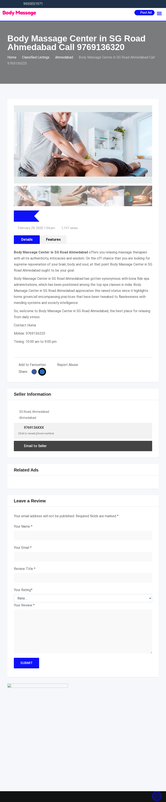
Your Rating (23, 590)
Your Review (24, 605)
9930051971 (33, 4)
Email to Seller (35, 446)
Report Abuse (67, 365)
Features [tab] (53, 239)
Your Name (23, 526)
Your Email (23, 548)
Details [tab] (27, 239)
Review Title (24, 569)
